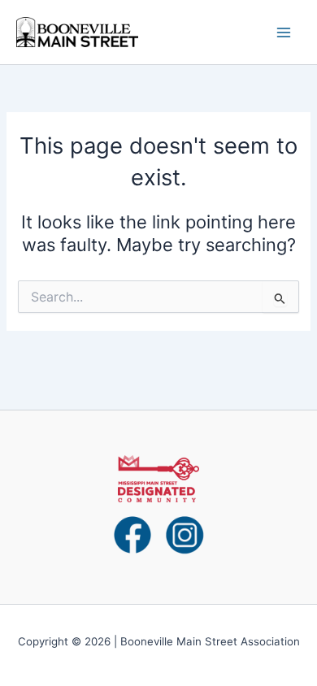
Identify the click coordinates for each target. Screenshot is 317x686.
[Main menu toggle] (284, 32)
